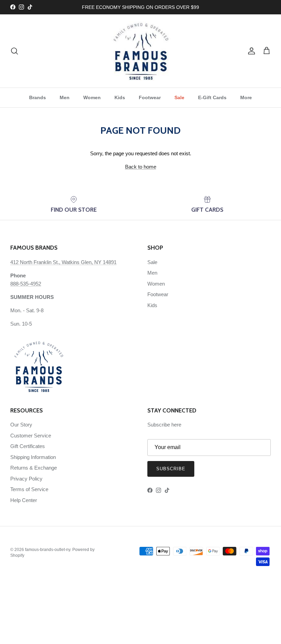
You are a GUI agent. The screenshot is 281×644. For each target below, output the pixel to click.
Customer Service (30, 435)
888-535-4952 (25, 284)
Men (65, 97)
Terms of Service (29, 489)
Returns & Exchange (33, 468)
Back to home (140, 167)
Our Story (21, 425)
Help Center (23, 500)
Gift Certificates (27, 446)
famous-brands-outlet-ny (47, 549)
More (246, 97)
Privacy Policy (26, 479)
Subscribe (170, 468)
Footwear (150, 97)
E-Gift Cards (212, 97)
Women (92, 97)
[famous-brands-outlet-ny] (140, 51)
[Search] (14, 51)
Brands (37, 97)
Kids (119, 97)
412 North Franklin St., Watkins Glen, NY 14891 (63, 262)
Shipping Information (33, 457)
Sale (179, 97)
